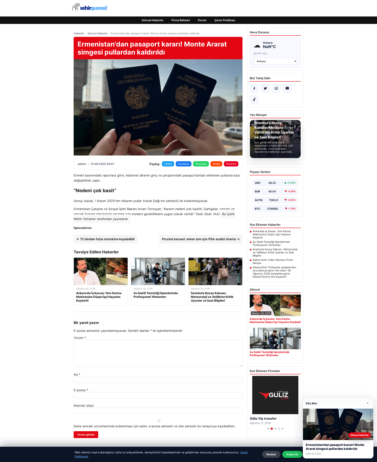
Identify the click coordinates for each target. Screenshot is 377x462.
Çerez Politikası (224, 20)
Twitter (168, 163)
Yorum (80, 338)
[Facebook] (254, 88)
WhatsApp (201, 163)
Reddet (271, 454)
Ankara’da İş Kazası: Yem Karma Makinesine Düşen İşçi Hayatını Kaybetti (272, 234)
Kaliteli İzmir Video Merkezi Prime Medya (273, 261)
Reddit (216, 163)
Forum (202, 20)
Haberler (79, 33)
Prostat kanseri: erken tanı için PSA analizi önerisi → (201, 239)
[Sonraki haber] (294, 126)
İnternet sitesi (84, 405)
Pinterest (231, 163)
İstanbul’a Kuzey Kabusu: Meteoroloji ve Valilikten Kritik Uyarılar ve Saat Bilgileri (275, 252)
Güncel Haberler (153, 20)
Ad (77, 375)
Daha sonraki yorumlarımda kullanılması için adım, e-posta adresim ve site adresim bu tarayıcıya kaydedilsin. (154, 426)
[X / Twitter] (265, 88)
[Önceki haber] (286, 126)
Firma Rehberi (180, 20)
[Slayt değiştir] (268, 429)
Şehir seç (260, 53)
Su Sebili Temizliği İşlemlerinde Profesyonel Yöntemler (271, 243)
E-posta (81, 390)
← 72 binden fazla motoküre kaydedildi (105, 239)
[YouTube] (287, 88)
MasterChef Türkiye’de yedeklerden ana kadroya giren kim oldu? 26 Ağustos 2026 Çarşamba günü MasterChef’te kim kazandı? (274, 272)
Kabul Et (292, 454)
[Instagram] (276, 88)
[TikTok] (254, 99)
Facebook (183, 163)
